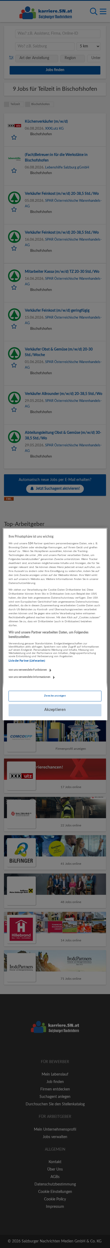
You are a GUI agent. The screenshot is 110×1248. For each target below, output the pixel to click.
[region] (55, 624)
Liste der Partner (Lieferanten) (27, 661)
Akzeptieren (55, 710)
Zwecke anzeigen (55, 696)
